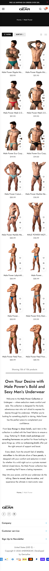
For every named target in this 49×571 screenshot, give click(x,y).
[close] (47, 2)
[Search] (40, 9)
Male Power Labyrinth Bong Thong (13, 275)
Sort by (19, 35)
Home (19, 19)
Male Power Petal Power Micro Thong (12, 356)
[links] (4, 514)
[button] (20, 55)
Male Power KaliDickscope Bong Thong (36, 275)
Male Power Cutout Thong (13, 194)
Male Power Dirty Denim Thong (36, 316)
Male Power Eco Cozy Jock (12, 153)
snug (7, 435)
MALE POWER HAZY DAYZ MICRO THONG (36, 235)
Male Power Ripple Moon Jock (12, 72)
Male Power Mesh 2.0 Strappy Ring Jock (12, 113)
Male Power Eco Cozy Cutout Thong (36, 153)
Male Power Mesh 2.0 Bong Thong (36, 113)
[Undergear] (24, 8)
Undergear (8, 402)
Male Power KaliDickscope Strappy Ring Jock (12, 316)
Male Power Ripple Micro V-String (36, 72)
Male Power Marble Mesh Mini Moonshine (12, 235)
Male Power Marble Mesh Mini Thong (36, 194)
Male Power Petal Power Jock (36, 356)
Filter (8, 34)
